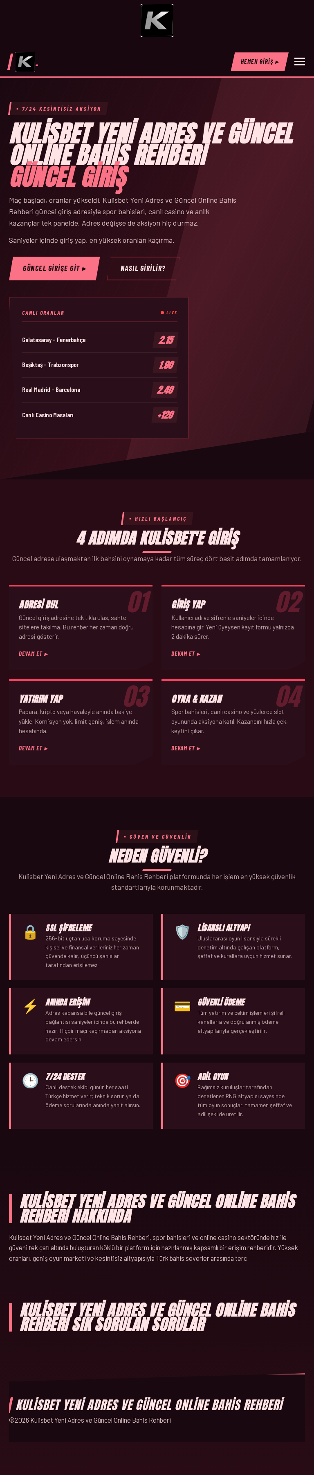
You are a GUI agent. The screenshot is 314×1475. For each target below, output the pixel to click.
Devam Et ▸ (33, 653)
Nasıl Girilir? (143, 268)
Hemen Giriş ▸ (260, 61)
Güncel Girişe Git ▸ (54, 268)
